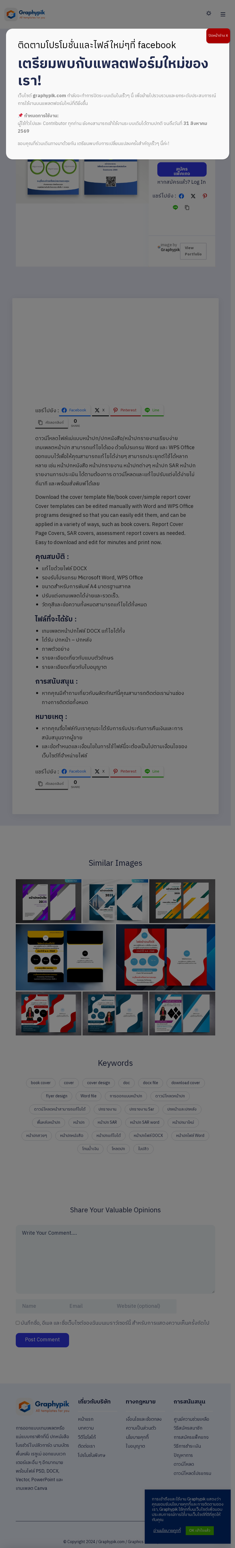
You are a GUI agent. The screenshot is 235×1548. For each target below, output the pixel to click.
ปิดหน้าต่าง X (218, 35)
